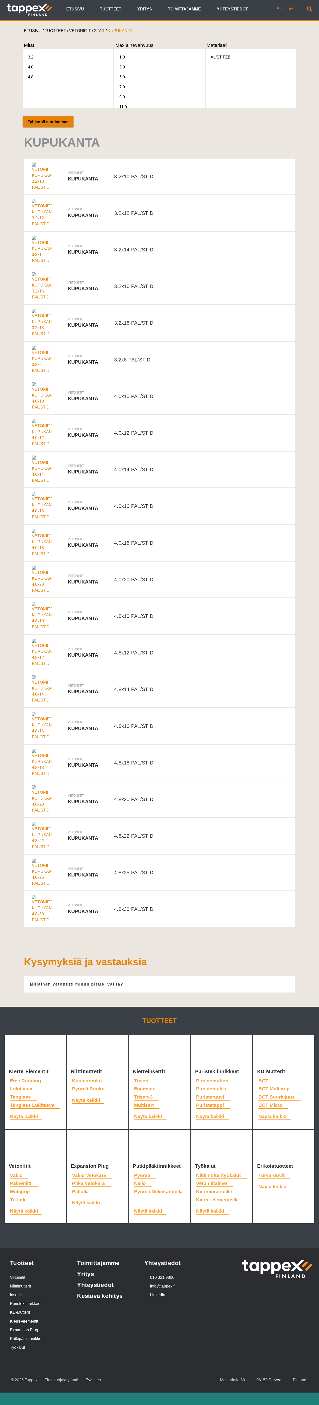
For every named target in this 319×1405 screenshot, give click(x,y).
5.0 (122, 77)
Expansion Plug (90, 1166)
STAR (99, 31)
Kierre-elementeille (218, 1199)
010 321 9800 (162, 1277)
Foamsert (145, 1088)
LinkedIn (157, 1295)
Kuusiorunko (87, 1080)
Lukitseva (22, 1088)
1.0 (122, 57)
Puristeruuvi (210, 1097)
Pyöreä (143, 1175)
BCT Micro (271, 1105)
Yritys (85, 1274)
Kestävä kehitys (100, 1295)
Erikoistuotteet (276, 1166)
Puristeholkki (212, 1088)
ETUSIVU (33, 31)
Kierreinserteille (214, 1191)
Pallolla (81, 1191)
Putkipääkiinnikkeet (157, 1166)
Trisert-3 (144, 1097)
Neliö (140, 1183)
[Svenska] (264, 9)
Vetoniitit (20, 1166)
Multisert (144, 1105)
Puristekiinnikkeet (218, 1071)
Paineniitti (22, 1183)
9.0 (122, 97)
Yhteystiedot (95, 1285)
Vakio (17, 1175)
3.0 (122, 67)
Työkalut (206, 1166)
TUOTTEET (55, 31)
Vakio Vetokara (89, 1175)
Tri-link (18, 1199)
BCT (264, 1080)
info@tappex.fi (162, 1286)
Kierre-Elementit (29, 1071)
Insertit (16, 1295)
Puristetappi (210, 1105)
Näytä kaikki (24, 1116)
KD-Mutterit (272, 1071)
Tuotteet (159, 1020)
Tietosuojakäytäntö (61, 1380)
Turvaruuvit (272, 1175)
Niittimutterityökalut (219, 1175)
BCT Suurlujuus (277, 1097)
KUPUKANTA (120, 31)
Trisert (142, 1080)
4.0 (30, 67)
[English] (259, 9)
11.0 (123, 107)
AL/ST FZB (221, 57)
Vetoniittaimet (212, 1183)
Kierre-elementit (24, 1321)
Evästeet (93, 1380)
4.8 (30, 77)
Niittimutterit (87, 1071)
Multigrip (20, 1191)
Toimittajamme (98, 1263)
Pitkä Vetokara (89, 1183)
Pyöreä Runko (89, 1088)
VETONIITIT (80, 31)
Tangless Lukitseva (33, 1105)
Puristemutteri (213, 1080)
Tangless (21, 1097)
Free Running (26, 1080)
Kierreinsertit (150, 1071)
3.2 (30, 57)
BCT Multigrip (274, 1088)
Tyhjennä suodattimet (48, 122)
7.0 (122, 87)
